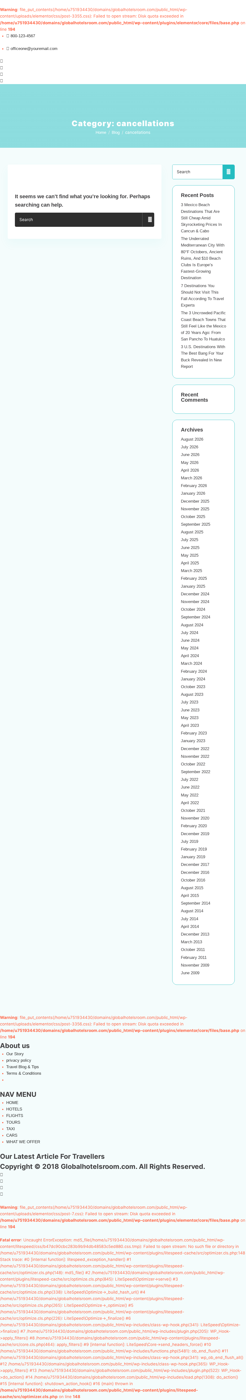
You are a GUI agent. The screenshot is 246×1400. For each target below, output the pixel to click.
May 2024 (189, 648)
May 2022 (189, 795)
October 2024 (193, 609)
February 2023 (194, 733)
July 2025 (189, 539)
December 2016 (195, 872)
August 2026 (192, 439)
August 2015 (192, 888)
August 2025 (192, 532)
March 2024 (191, 663)
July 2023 (189, 702)
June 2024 (190, 640)
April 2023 (190, 725)
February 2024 (194, 671)
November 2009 (195, 965)
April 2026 (190, 470)
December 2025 (195, 501)
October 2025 (193, 516)
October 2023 (193, 687)
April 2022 (190, 803)
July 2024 (189, 632)
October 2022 (193, 764)
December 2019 (195, 834)
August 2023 (192, 694)
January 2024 (193, 679)
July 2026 (189, 447)
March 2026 (191, 478)
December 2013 (195, 934)
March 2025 (191, 570)
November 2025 (195, 509)
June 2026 (190, 454)
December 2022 (195, 748)
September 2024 (195, 617)
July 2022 (189, 779)
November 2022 (195, 756)
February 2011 (194, 957)
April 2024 (190, 656)
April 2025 (190, 563)
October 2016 (193, 880)
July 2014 (189, 919)
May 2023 (189, 717)
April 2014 (190, 926)
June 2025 (190, 547)
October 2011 (193, 949)
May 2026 (189, 462)
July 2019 (189, 841)
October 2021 (193, 810)
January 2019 (193, 857)
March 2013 (191, 942)
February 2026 (194, 485)
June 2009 (190, 973)
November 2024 (195, 601)
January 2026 (193, 493)
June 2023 (190, 710)
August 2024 (192, 625)
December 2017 (195, 864)
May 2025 (189, 555)
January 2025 (193, 586)
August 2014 (192, 911)
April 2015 (190, 895)
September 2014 (195, 903)
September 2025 (195, 524)
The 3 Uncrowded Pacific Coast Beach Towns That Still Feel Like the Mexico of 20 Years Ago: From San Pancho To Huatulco (203, 326)
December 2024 (195, 594)
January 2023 (193, 741)
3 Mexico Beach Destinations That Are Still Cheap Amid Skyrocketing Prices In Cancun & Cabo (201, 218)
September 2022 (195, 772)
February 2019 (194, 849)
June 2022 (190, 787)
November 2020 (195, 818)
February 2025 (194, 578)
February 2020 (194, 826)
